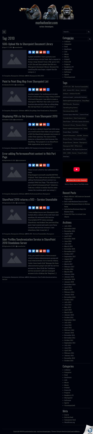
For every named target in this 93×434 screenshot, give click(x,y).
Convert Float (84, 114)
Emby (85, 128)
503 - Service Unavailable (38, 234)
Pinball (67, 59)
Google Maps (67, 132)
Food (66, 47)
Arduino (67, 41)
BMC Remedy (67, 104)
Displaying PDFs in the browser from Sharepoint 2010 (29, 116)
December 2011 (69, 335)
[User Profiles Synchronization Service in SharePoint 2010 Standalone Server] (14, 258)
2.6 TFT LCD (67, 87)
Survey (74, 153)
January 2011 (69, 355)
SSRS (69, 153)
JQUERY (79, 135)
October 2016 (68, 269)
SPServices (78, 146)
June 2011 (67, 348)
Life (65, 52)
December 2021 (69, 231)
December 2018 (69, 249)
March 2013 (68, 312)
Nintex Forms (67, 139)
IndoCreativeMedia (73, 431)
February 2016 (69, 274)
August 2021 (68, 234)
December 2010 (69, 358)
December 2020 (69, 239)
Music (66, 54)
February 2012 (69, 330)
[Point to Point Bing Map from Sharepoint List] (14, 96)
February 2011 (69, 353)
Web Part (66, 156)
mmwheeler (18, 47)
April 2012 (68, 328)
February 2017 (69, 267)
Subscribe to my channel (78, 180)
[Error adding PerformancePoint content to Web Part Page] (14, 172)
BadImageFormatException (72, 100)
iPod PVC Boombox (69, 135)
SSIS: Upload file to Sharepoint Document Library (27, 44)
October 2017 (68, 254)
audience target (68, 97)
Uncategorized (69, 77)
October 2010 (68, 361)
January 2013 (69, 315)
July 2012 (67, 322)
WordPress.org (69, 422)
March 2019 (68, 246)
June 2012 (67, 325)
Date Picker (67, 121)
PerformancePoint (36, 194)
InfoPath (75, 132)
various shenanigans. (44, 431)
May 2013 (67, 307)
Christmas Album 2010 (70, 111)
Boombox (76, 104)
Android (83, 90)
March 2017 (68, 264)
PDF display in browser (37, 148)
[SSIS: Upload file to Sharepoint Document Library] (14, 59)
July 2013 (67, 302)
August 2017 (68, 259)
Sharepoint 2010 (35, 76)
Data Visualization (43, 110)
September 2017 (70, 256)
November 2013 (69, 297)
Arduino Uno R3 (75, 94)
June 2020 (68, 241)
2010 (28, 76)
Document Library (69, 125)
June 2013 (67, 305)
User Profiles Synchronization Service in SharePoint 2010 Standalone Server (28, 241)
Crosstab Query (68, 118)
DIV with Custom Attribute (80, 121)
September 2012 (70, 320)
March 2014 (68, 289)
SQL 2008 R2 (67, 149)
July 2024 (67, 226)
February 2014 (69, 292)
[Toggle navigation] (4, 32)
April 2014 (68, 287)
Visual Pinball (82, 153)
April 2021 (68, 236)
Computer (7, 76)
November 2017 (69, 251)
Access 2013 (70, 90)
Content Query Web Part (70, 114)
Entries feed (68, 417)
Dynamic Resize (81, 125)
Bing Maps (33, 110)
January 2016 (69, 277)
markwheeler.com (46, 22)
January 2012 (69, 333)
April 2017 (68, 261)
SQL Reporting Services (79, 149)
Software (22, 76)
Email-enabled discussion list (72, 128)
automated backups (80, 97)
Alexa (77, 90)
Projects (67, 64)
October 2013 (68, 300)
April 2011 (67, 350)
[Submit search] (89, 32)
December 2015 (69, 279)
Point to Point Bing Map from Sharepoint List (25, 81)
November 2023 (69, 228)
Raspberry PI (69, 67)
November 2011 (69, 338)
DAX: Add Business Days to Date (75, 201)
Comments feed (70, 420)
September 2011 (69, 343)
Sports (66, 74)
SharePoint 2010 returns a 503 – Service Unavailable (29, 199)
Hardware (67, 49)
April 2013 (68, 310)
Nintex (85, 135)
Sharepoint (14, 76)
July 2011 (67, 345)
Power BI (67, 62)
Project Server (67, 142)
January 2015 (69, 282)
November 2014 (69, 284)
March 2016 (68, 272)
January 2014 (69, 295)
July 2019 (67, 244)
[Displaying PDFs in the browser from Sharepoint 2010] (14, 131)
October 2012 (68, 317)
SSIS (42, 76)
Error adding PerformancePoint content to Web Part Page (29, 155)
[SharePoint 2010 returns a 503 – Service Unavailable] (14, 215)
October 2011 (68, 340)
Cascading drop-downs (70, 107)
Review (75, 142)
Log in (66, 415)
